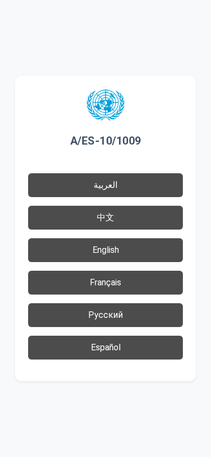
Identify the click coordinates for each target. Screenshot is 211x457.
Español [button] (106, 347)
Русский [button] (105, 315)
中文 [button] (105, 217)
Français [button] (105, 282)
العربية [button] (105, 185)
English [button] (106, 250)
